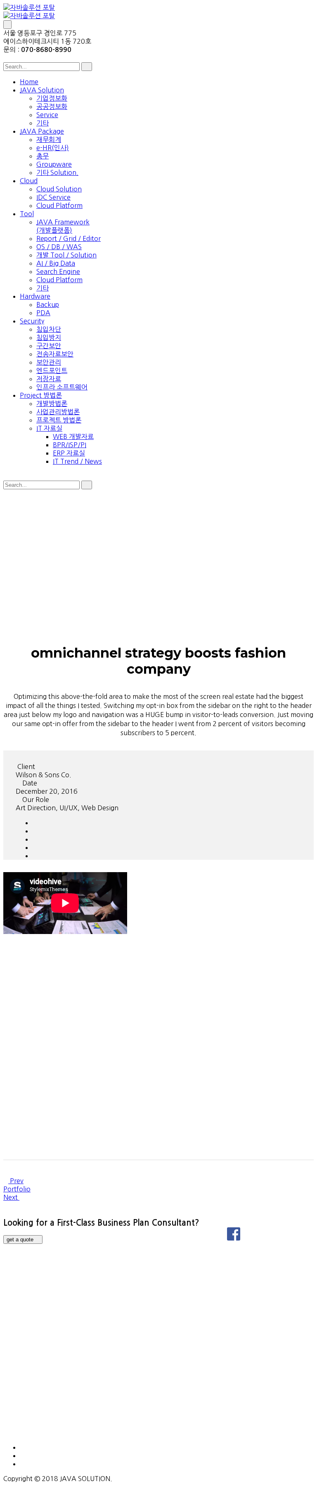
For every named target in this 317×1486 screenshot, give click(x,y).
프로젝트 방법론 (58, 420)
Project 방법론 (41, 395)
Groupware (54, 164)
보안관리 (48, 362)
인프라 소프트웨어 (62, 387)
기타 (42, 123)
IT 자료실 (49, 428)
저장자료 (48, 378)
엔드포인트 (51, 370)
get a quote (21, 1239)
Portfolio (17, 1189)
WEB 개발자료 (73, 436)
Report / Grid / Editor (68, 238)
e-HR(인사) (52, 147)
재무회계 (48, 139)
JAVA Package (42, 131)
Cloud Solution (59, 189)
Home (29, 81)
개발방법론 (51, 403)
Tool (27, 213)
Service (47, 114)
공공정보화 (51, 106)
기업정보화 (51, 98)
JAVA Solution (42, 90)
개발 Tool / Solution (66, 255)
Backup (47, 304)
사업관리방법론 (58, 411)
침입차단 (48, 329)
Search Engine (58, 271)
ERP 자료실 (69, 453)
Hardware (35, 296)
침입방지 (48, 337)
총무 (42, 156)
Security (32, 321)
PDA (43, 312)
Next (11, 1197)
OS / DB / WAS (59, 246)
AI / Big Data (55, 263)
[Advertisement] (158, 550)
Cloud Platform (59, 205)
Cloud (29, 180)
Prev (16, 1180)
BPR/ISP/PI (69, 444)
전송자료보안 (54, 354)
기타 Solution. (57, 172)
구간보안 (48, 345)
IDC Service (53, 197)
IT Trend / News (77, 461)
